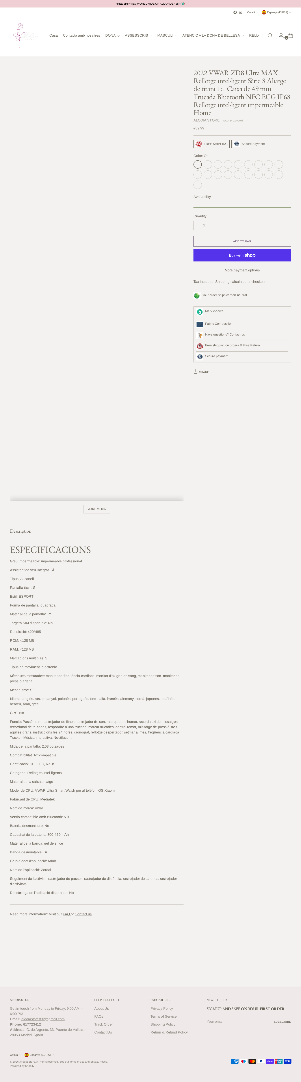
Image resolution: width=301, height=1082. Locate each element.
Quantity (200, 216)
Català (251, 12)
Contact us (83, 914)
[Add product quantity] (211, 225)
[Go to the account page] (279, 35)
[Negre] (228, 174)
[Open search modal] (270, 35)
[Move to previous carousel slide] (277, 971)
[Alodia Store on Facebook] (235, 12)
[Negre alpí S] (248, 174)
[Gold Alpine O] (218, 164)
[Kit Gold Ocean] (268, 164)
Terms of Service (163, 1016)
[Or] (197, 164)
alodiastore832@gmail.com (43, 1019)
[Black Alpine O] (268, 174)
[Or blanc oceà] (197, 174)
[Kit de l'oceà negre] (197, 185)
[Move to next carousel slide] (287, 971)
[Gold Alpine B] (208, 164)
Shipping (222, 282)
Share (204, 372)
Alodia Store (27, 1061)
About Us (101, 1008)
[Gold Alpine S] (238, 164)
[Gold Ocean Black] (279, 164)
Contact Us (103, 1032)
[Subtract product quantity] (198, 225)
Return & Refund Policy (169, 1032)
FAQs (98, 1016)
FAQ (67, 914)
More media (96, 509)
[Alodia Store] (26, 35)
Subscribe (282, 1021)
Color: (200, 156)
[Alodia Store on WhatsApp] (241, 12)
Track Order (103, 1024)
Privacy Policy (161, 1008)
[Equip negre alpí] (279, 174)
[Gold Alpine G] (228, 164)
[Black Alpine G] (258, 174)
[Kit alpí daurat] (258, 164)
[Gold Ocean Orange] (208, 174)
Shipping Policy (162, 1024)
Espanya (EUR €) (277, 12)
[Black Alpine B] (238, 174)
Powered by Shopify (22, 1065)
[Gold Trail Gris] (248, 164)
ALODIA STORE (206, 120)
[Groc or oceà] (218, 174)
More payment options (242, 270)
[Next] (262, 35)
